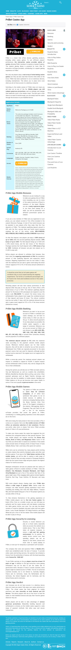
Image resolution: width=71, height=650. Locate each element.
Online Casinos (51, 11)
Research (20, 642)
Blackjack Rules (53, 99)
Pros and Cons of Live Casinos (55, 163)
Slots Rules (51, 81)
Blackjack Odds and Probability (54, 113)
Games (50, 40)
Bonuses (51, 33)
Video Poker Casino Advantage (54, 141)
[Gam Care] (49, 646)
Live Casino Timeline (55, 153)
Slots (19, 11)
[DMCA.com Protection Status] (61, 646)
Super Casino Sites (22, 645)
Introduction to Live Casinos (54, 149)
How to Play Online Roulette (54, 59)
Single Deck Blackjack (55, 105)
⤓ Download (35, 51)
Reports (14, 642)
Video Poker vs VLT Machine (54, 130)
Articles (8, 642)
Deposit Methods (11, 13)
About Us (27, 642)
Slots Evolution (53, 84)
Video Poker (34, 11)
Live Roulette (52, 168)
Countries (31, 13)
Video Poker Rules (54, 120)
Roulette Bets (52, 72)
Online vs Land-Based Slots (55, 88)
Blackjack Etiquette (54, 102)
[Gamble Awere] (54, 646)
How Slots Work (53, 78)
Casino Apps (39, 13)
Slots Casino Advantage (56, 93)
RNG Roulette (52, 63)
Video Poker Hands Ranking (54, 124)
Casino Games (22, 13)
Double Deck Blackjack (55, 108)
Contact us (40, 642)
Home (7, 11)
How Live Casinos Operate (54, 158)
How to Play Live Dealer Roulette (56, 67)
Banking (50, 36)
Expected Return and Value (55, 135)
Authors (33, 642)
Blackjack (25, 11)
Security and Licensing (55, 43)
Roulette (13, 11)
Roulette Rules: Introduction (53, 53)
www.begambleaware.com (12, 631)
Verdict (50, 46)
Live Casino (42, 11)
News (45, 13)
